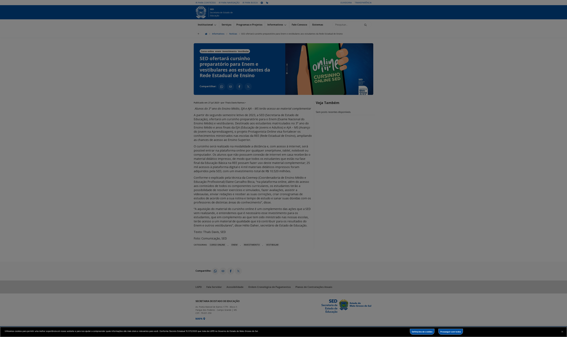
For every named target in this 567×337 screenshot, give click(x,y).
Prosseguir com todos (450, 331)
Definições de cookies (422, 331)
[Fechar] (562, 331)
